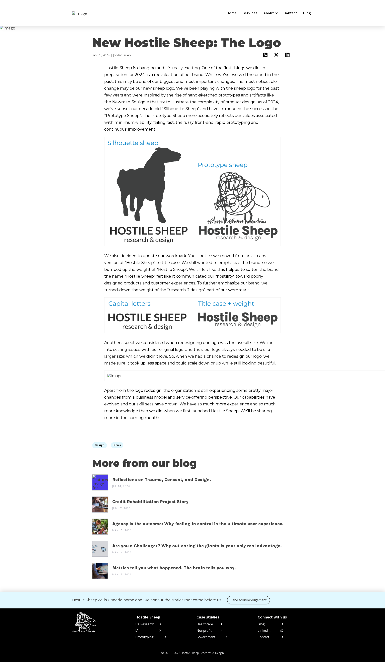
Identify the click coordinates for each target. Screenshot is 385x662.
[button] (270, 13)
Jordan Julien (122, 55)
